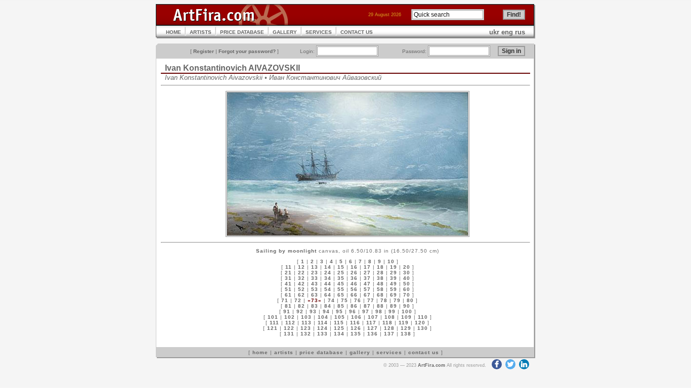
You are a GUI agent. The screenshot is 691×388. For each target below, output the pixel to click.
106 (356, 317)
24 (327, 272)
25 (340, 272)
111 (274, 322)
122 (289, 328)
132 (305, 333)
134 (339, 333)
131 (289, 333)
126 (356, 328)
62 (301, 295)
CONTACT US (356, 32)
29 (393, 272)
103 (306, 317)
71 (284, 300)
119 (404, 322)
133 (322, 333)
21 (288, 272)
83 (314, 306)
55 (340, 289)
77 (370, 300)
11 (288, 267)
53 (314, 289)
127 (372, 328)
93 (313, 311)
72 (297, 300)
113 (306, 322)
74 (331, 300)
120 (420, 322)
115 (339, 322)
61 (288, 295)
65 (340, 295)
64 (327, 295)
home (260, 352)
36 (354, 278)
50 (406, 283)
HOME (173, 32)
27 (367, 272)
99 (392, 311)
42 (301, 283)
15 (340, 267)
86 (354, 306)
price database (321, 352)
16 (354, 267)
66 (354, 295)
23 (314, 272)
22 (301, 272)
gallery (360, 352)
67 (367, 295)
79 (397, 300)
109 (406, 317)
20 (406, 267)
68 (380, 295)
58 (380, 289)
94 (326, 311)
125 (339, 328)
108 (389, 317)
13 (314, 267)
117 (371, 322)
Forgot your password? (247, 51)
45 (340, 283)
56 (354, 289)
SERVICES (319, 32)
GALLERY (285, 32)
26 (354, 272)
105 (339, 317)
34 (327, 278)
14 (327, 267)
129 (406, 328)
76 (357, 300)
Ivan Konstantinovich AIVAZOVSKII (232, 68)
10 (391, 261)
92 (300, 311)
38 (380, 278)
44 (327, 283)
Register (203, 51)
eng (507, 32)
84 (327, 306)
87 (367, 306)
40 (406, 278)
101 (273, 317)
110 (423, 317)
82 (301, 306)
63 (314, 295)
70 (406, 295)
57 (367, 289)
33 (314, 278)
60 (406, 289)
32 (301, 278)
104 (323, 317)
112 (290, 322)
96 (352, 311)
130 (422, 328)
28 (380, 272)
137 (389, 333)
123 (305, 328)
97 (365, 311)
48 (380, 283)
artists (283, 352)
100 (407, 311)
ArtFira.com (431, 365)
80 (410, 300)
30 (406, 272)
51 (288, 289)
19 (393, 267)
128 (389, 328)
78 (383, 300)
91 (286, 311)
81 (288, 306)
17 (367, 267)
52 (301, 289)
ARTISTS (200, 32)
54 (327, 289)
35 (340, 278)
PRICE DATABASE (242, 32)
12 (301, 267)
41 (288, 283)
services (389, 352)
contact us (423, 352)
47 (367, 283)
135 (356, 333)
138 (406, 333)
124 (322, 328)
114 (323, 322)
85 (340, 306)
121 (272, 328)
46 (354, 283)
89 (393, 306)
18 (380, 267)
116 (355, 322)
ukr (494, 32)
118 (387, 322)
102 (289, 317)
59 (393, 289)
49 (393, 283)
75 (344, 300)
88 (380, 306)
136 (372, 333)
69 (393, 295)
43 (314, 283)
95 (339, 311)
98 (378, 311)
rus (520, 32)
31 (288, 278)
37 (367, 278)
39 (393, 278)
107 (373, 317)
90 (406, 306)
